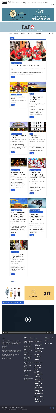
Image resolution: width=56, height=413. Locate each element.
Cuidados (36, 354)
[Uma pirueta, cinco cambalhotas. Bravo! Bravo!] (19, 159)
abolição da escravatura (38, 342)
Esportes (32, 93)
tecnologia (38, 401)
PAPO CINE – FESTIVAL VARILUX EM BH (18, 137)
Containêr (39, 351)
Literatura (38, 383)
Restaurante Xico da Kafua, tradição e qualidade (18, 256)
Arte (41, 344)
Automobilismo (33, 210)
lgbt (39, 381)
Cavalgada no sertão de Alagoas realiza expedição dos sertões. (37, 98)
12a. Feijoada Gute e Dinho (18, 98)
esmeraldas (37, 365)
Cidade (42, 348)
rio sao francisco (33, 106)
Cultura (20, 133)
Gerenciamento (48, 343)
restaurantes (15, 263)
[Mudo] (50, 332)
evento (34, 183)
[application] (28, 319)
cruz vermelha (37, 353)
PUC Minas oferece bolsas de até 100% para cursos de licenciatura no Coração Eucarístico (28, 2)
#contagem (13, 179)
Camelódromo (37, 345)
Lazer (20, 63)
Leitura (36, 381)
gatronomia (23, 261)
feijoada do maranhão (40, 68)
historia (40, 372)
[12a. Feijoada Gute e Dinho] (19, 82)
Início (10, 33)
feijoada (33, 68)
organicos (36, 398)
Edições (30, 33)
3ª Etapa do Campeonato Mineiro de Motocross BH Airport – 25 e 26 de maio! (37, 217)
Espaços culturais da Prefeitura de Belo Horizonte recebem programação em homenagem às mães (18, 216)
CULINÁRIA (38, 33)
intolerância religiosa (38, 375)
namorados (41, 141)
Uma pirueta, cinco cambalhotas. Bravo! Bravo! (18, 174)
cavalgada (35, 104)
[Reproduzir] (3, 332)
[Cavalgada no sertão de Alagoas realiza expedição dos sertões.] (37, 82)
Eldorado (40, 362)
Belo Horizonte (14, 63)
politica (39, 398)
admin (22, 68)
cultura (34, 141)
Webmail (47, 340)
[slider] (27, 332)
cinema (12, 141)
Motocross (38, 225)
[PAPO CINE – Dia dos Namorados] (37, 122)
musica (36, 393)
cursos (36, 359)
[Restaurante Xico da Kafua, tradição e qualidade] (19, 241)
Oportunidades (38, 396)
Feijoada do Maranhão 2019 (25, 65)
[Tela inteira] (52, 332)
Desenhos (36, 361)
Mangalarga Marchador (37, 389)
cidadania (37, 348)
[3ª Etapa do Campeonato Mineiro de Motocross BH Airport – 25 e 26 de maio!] (37, 199)
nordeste (42, 104)
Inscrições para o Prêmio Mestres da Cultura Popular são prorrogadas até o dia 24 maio (37, 176)
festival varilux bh (17, 141)
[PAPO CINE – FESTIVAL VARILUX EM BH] (19, 122)
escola (35, 363)
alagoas (31, 104)
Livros (41, 387)
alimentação (18, 261)
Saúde (36, 400)
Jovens (36, 379)
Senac (40, 399)
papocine (31, 143)
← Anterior (13, 281)
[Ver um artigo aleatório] (52, 33)
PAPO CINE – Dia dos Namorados (37, 137)
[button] (28, 319)
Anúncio (12, 252)
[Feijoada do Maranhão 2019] (28, 41)
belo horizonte (29, 68)
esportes (31, 225)
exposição (37, 371)
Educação (36, 362)
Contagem (13, 170)
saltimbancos (20, 179)
